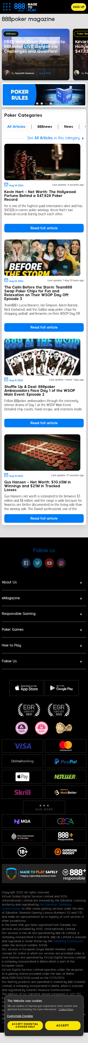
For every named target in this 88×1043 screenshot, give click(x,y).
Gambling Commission (68, 941)
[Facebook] (26, 563)
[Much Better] (65, 792)
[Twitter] (37, 563)
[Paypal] (65, 761)
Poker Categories (23, 115)
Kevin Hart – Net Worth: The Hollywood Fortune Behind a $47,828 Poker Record (40, 196)
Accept (62, 1025)
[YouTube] (49, 563)
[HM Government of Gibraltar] (22, 836)
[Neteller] (65, 777)
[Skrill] (22, 792)
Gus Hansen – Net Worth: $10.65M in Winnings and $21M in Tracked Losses (37, 486)
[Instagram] (61, 563)
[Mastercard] (65, 746)
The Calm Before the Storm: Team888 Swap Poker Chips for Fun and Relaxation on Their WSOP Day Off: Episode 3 (38, 293)
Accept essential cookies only (25, 1025)
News (68, 127)
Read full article (44, 228)
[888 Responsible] (65, 836)
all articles (16, 127)
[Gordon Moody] (65, 852)
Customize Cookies (20, 1016)
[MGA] (22, 821)
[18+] (23, 852)
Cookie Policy (66, 1009)
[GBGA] (65, 821)
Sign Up (78, 7)
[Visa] (23, 746)
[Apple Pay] (22, 776)
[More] (44, 807)
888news (11, 33)
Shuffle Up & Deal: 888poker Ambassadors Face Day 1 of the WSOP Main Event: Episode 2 (39, 391)
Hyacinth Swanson (24, 73)
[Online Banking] (22, 761)
